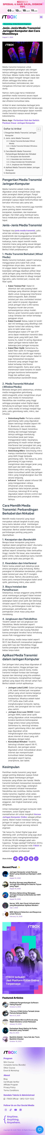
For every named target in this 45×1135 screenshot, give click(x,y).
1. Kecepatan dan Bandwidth (19, 157)
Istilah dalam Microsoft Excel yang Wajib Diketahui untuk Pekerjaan (24, 1021)
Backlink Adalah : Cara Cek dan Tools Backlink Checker (25, 1038)
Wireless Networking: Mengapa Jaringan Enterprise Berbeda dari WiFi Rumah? (25, 895)
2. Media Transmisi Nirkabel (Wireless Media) (23, 147)
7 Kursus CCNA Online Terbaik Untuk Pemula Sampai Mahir (24, 1012)
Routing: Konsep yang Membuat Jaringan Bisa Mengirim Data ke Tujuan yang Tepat (25, 884)
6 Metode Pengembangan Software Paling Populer (24, 1003)
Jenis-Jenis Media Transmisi (18, 138)
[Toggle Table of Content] (37, 129)
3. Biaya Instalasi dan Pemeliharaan (22, 162)
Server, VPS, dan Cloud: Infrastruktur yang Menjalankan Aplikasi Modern (25, 904)
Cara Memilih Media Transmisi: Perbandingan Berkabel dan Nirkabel (21, 152)
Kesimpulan (10, 173)
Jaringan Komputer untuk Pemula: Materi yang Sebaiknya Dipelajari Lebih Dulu (25, 874)
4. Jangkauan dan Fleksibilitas (21, 165)
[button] (41, 17)
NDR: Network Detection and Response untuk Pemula (25, 913)
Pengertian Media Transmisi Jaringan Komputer (20, 134)
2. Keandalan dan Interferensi (20, 159)
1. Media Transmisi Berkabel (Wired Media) (22, 142)
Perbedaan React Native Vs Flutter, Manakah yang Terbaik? (23, 1029)
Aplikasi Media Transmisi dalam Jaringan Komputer (23, 168)
